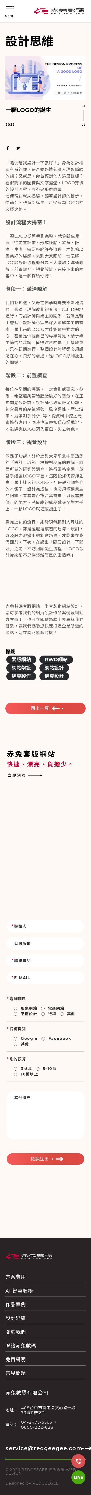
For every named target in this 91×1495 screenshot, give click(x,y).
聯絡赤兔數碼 (20, 1346)
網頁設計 (54, 676)
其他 (71, 1014)
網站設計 (54, 668)
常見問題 (15, 1373)
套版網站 (21, 659)
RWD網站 (56, 659)
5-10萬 (49, 1068)
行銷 (52, 1014)
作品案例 (15, 1304)
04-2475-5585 (36, 1422)
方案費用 (15, 1277)
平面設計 (29, 1014)
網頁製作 (21, 676)
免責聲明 (15, 1359)
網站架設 (21, 668)
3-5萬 (26, 1068)
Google (29, 1038)
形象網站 (29, 1008)
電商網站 (56, 1008)
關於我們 (15, 1332)
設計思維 (15, 1318)
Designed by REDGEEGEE (32, 1483)
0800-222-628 (37, 1427)
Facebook (60, 1038)
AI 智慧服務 (19, 1291)
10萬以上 (29, 1074)
